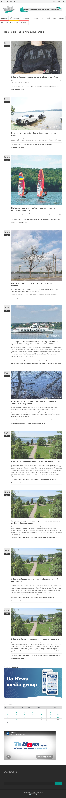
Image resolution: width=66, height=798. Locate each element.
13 (32, 715)
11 (16, 715)
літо (39, 144)
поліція (44, 86)
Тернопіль (26, 18)
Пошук (59, 783)
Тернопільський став (17, 89)
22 (50, 717)
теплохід (54, 537)
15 (50, 715)
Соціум (61, 18)
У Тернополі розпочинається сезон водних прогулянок (35, 639)
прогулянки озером (41, 655)
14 (41, 715)
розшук (49, 86)
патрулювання (44, 479)
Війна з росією (15, 18)
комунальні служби (51, 294)
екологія (41, 294)
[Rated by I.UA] (33, 794)
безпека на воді (32, 144)
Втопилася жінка (48, 420)
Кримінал (24, 22)
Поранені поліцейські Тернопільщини (35, 363)
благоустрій (34, 294)
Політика (4, 22)
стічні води (43, 597)
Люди (54, 18)
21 (41, 717)
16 (58, 715)
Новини (4, 18)
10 (8, 715)
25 (16, 719)
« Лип (32, 726)
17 (8, 717)
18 (16, 717)
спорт (42, 219)
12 (24, 715)
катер (37, 479)
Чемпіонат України (21, 222)
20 (32, 717)
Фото (54, 1)
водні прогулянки (40, 537)
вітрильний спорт (33, 219)
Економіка (14, 22)
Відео (59, 1)
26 (24, 719)
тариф (49, 537)
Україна (35, 18)
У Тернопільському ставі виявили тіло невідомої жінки (36, 77)
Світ (42, 18)
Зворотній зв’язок (29, 792)
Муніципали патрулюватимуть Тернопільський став (35, 461)
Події (48, 18)
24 (8, 719)
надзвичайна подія (36, 86)
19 (24, 717)
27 (32, 719)
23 (58, 717)
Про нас (40, 792)
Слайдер (29, 360)
